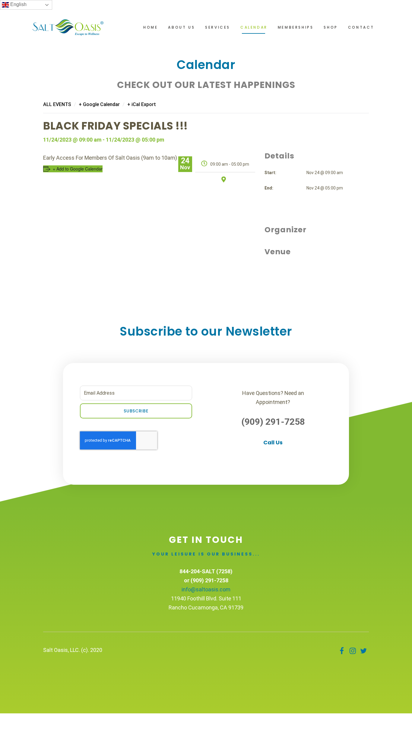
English (18, 4)
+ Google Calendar (99, 104)
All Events (57, 104)
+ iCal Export (141, 104)
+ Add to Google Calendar (78, 169)
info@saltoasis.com (206, 589)
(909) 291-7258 (273, 421)
